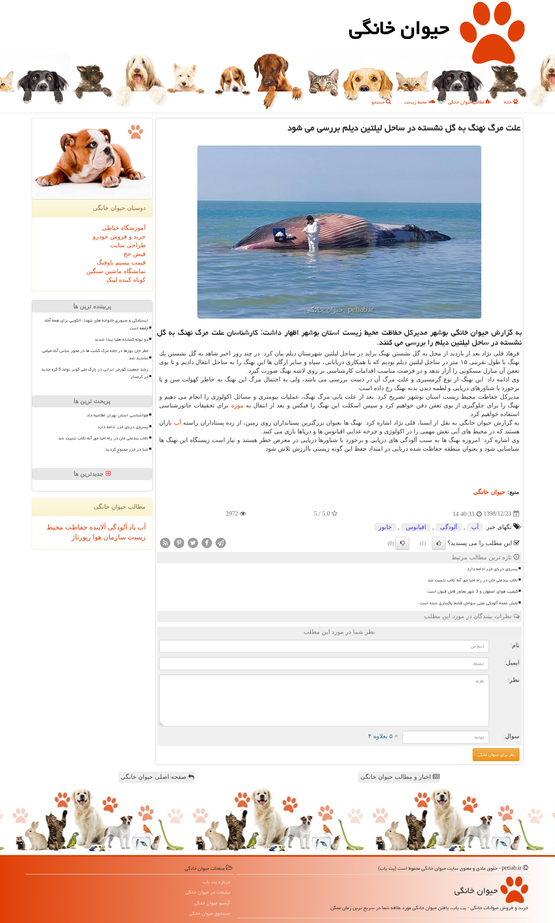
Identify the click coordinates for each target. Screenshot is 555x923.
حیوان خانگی (399, 27)
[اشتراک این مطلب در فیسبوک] (207, 542)
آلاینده (97, 527)
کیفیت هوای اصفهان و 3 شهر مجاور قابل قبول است (473, 591)
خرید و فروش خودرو (119, 236)
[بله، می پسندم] (439, 543)
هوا (96, 537)
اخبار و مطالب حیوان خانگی (396, 777)
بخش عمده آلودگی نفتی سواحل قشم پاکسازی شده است (469, 603)
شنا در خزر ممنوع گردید (126, 449)
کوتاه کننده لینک (126, 280)
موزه (237, 405)
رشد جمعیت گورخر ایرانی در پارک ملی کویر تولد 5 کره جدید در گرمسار (94, 373)
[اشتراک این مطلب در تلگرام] (221, 542)
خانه (508, 101)
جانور (385, 527)
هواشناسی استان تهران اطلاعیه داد (117, 415)
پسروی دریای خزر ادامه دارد (492, 569)
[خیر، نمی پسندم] (402, 543)
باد (131, 527)
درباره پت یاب (216, 881)
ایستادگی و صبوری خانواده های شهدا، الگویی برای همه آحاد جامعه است (96, 324)
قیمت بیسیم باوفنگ (121, 262)
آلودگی (448, 527)
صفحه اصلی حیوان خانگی (154, 777)
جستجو (379, 101)
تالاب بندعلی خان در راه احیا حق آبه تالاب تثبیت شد (473, 580)
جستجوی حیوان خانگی (209, 913)
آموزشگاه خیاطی (124, 228)
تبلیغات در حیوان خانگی (208, 892)
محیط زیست (416, 101)
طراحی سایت (128, 245)
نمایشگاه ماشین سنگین (116, 271)
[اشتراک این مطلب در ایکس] (193, 542)
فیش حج (135, 254)
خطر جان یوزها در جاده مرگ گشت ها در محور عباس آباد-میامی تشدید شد (95, 354)
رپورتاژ (81, 537)
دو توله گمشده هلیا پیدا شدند (121, 339)
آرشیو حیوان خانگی (212, 902)
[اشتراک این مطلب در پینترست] (179, 542)
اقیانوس (416, 527)
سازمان (113, 537)
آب (177, 423)
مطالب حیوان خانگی (467, 101)
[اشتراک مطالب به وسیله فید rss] (165, 542)
